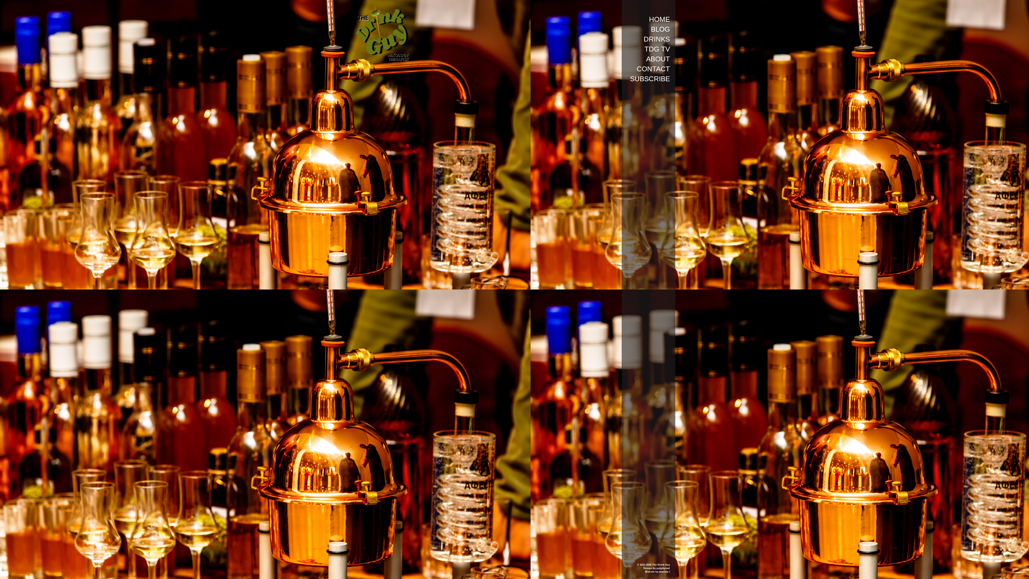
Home (659, 19)
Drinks (657, 39)
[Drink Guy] (382, 8)
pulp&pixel (663, 568)
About (658, 59)
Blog (660, 29)
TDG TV (657, 49)
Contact (653, 69)
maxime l (664, 571)
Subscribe (650, 79)
